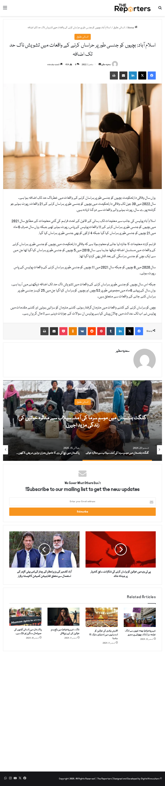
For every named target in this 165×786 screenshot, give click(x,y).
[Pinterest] (101, 331)
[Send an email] (100, 64)
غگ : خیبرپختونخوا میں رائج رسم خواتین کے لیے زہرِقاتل (65, 631)
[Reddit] (92, 331)
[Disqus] (82, 709)
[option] (82, 420)
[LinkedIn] (133, 75)
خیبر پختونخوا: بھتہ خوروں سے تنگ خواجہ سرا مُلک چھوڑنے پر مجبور (140, 633)
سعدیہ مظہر (106, 64)
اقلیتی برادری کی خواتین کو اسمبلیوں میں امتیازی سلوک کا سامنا (103, 634)
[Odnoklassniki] (73, 331)
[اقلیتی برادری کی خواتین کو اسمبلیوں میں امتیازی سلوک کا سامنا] (102, 617)
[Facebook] (152, 75)
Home (131, 28)
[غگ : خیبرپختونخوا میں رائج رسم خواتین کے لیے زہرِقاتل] (63, 617)
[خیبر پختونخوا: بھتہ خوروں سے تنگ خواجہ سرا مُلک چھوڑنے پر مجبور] (140, 617)
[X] (142, 75)
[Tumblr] (111, 331)
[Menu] (5, 9)
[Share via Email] (123, 75)
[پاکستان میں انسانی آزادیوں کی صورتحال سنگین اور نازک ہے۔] (25, 617)
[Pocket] (63, 331)
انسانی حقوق (119, 28)
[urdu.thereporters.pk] (133, 8)
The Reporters (104, 778)
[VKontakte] (82, 331)
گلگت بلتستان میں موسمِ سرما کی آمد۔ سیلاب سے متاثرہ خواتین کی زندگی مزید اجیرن (82, 421)
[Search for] (160, 9)
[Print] (114, 75)
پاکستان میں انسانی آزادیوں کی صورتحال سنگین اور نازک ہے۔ (27, 631)
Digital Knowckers (150, 778)
